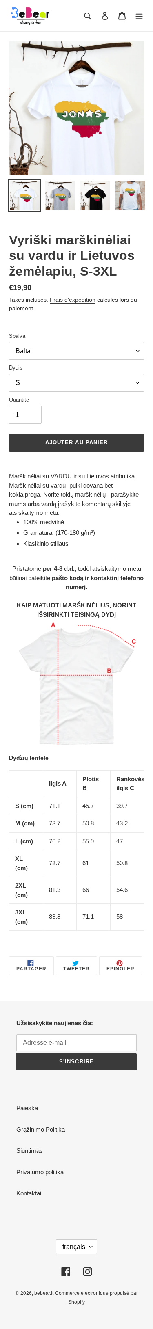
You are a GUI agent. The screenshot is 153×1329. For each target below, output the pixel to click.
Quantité (19, 400)
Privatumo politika (40, 1172)
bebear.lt (43, 1293)
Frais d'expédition (72, 299)
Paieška (27, 1107)
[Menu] (139, 15)
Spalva (17, 336)
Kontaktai (28, 1193)
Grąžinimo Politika (40, 1129)
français (73, 1246)
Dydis (15, 368)
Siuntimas (29, 1150)
